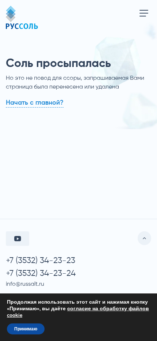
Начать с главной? (35, 103)
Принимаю (25, 329)
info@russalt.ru (25, 284)
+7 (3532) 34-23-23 (40, 260)
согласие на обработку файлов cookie (78, 312)
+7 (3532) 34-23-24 (41, 273)
